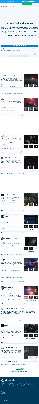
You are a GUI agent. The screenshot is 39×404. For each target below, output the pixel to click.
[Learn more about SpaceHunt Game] (2, 348)
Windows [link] (10, 55)
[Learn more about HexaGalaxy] (2, 158)
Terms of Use (3, 392)
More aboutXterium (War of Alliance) (30, 339)
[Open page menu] (38, 1)
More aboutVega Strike (30, 207)
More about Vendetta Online (18, 45)
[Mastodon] (4, 400)
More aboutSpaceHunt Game (30, 360)
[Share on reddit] (6, 49)
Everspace (30, 35)
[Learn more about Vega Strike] (2, 195)
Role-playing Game (13, 87)
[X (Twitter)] (2, 400)
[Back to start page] (1, 1)
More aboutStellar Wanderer (30, 300)
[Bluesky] (6, 400)
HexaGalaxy (3, 36)
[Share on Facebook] (1, 49)
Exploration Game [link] (25, 55)
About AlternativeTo (4, 395)
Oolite (34, 35)
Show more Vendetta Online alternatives (19, 371)
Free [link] (16, 55)
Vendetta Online (4, 27)
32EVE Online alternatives (4, 84)
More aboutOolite (30, 149)
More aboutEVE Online (30, 88)
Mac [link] (13, 55)
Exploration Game (17, 270)
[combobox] (28, 1)
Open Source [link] (20, 55)
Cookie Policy (3, 394)
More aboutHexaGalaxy (30, 170)
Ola (7, 384)
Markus (10, 384)
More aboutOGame (31, 229)
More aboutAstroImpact (30, 251)
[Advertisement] (19, 14)
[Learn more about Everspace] (2, 99)
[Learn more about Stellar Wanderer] (2, 287)
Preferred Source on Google (5, 398)
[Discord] (1, 400)
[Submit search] (22, 1)
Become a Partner (3, 396)
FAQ (1, 391)
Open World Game (19, 87)
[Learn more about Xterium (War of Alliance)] (2, 325)
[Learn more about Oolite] (2, 136)
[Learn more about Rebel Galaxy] (2, 260)
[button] (31, 79)
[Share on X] (3, 49)
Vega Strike (10, 36)
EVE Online (3, 35)
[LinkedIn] (11, 400)
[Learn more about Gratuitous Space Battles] (2, 309)
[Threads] (7, 400)
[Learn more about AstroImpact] (2, 238)
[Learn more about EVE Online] (2, 76)
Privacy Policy (3, 393)
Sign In (36, 1)
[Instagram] (9, 400)
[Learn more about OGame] (2, 216)
